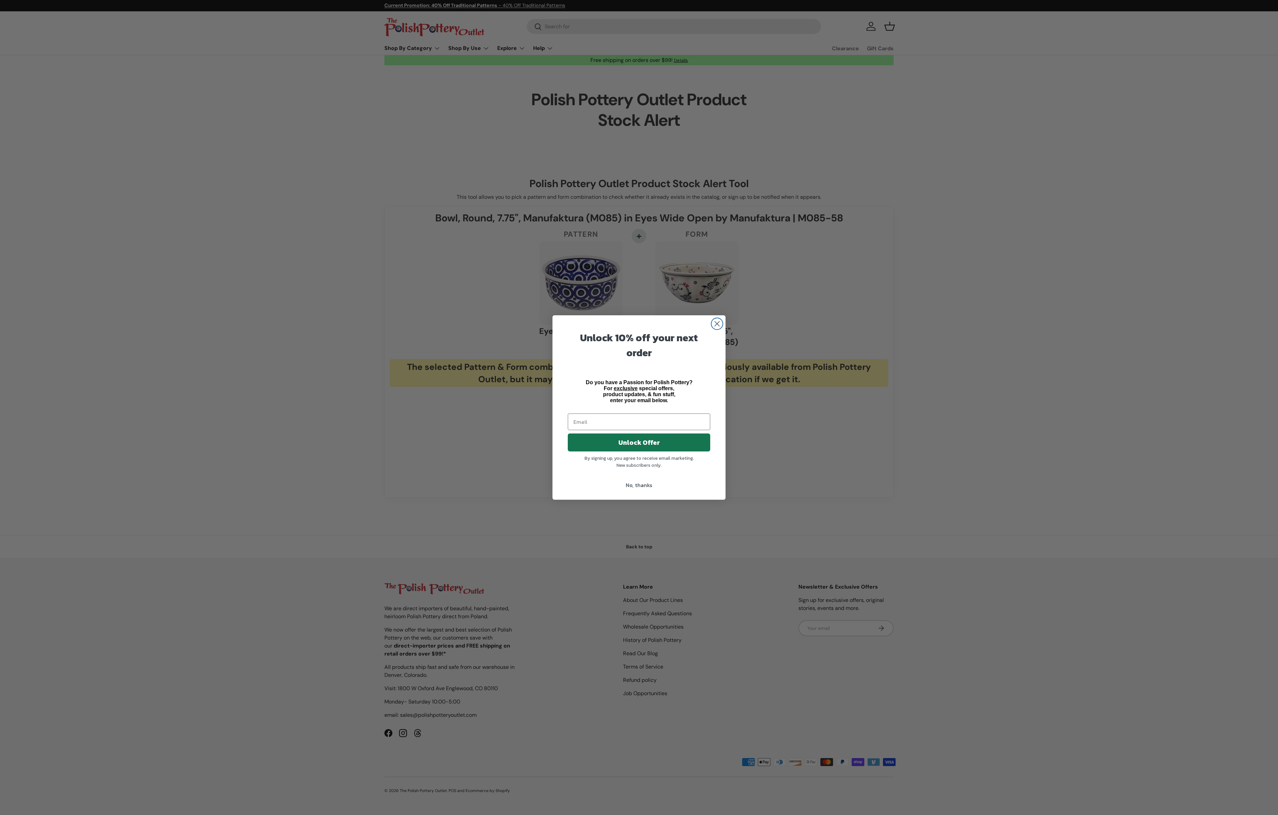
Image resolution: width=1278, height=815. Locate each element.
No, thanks (639, 485)
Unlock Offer (639, 442)
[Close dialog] (717, 324)
